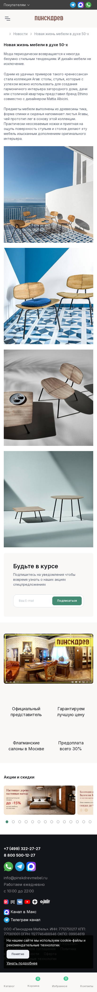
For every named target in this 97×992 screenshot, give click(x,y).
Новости (20, 34)
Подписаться (67, 600)
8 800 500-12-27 (19, 855)
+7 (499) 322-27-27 (22, 848)
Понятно (18, 954)
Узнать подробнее (22, 963)
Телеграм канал (24, 919)
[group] (39, 800)
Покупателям (15, 5)
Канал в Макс (22, 911)
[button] (7, 821)
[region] (48, 32)
